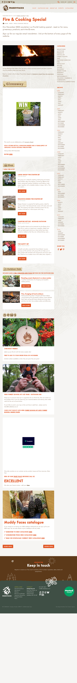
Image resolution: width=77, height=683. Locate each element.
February (61, 94)
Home (6, 23)
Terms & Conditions (19, 588)
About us (53, 8)
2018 (58, 229)
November (61, 125)
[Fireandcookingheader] (28, 55)
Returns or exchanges (20, 593)
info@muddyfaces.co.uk (44, 588)
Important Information (20, 595)
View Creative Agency (70, 606)
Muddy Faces (61, 71)
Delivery (17, 592)
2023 (58, 152)
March (60, 96)
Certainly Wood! (29, 142)
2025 (58, 109)
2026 (58, 90)
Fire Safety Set (23, 244)
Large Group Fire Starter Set (29, 175)
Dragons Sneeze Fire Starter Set (30, 199)
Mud (58, 58)
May (59, 99)
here (10, 154)
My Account (17, 590)
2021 (58, 190)
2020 (58, 200)
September (61, 121)
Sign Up (63, 2)
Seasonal (60, 69)
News (11, 23)
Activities (60, 51)
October (61, 123)
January (61, 92)
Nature (59, 67)
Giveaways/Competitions (66, 81)
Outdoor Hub (43, 8)
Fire (28, 15)
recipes (59, 65)
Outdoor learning (64, 60)
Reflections (61, 49)
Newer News (48, 546)
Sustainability (62, 76)
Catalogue (69, 8)
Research (60, 72)
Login (70, 2)
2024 (58, 130)
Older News (8, 546)
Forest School (21, 15)
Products (60, 53)
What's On (61, 54)
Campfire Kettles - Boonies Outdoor (32, 221)
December (61, 126)
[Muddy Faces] (13, 10)
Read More (25, 286)
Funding (60, 74)
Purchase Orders (18, 596)
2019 (58, 215)
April (59, 98)
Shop (34, 8)
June (59, 101)
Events (61, 8)
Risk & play (61, 63)
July (59, 103)
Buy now (22, 191)
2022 (58, 173)
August (60, 105)
